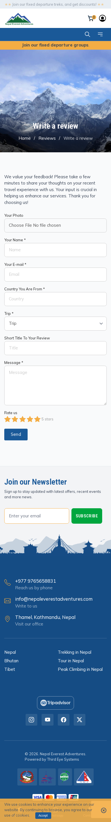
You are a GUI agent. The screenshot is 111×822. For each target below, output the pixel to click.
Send (16, 434)
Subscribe (87, 516)
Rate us (10, 412)
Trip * (9, 313)
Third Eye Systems (63, 759)
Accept (43, 815)
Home (24, 138)
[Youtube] (47, 720)
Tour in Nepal (71, 660)
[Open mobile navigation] (100, 34)
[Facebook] (63, 720)
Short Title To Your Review (27, 338)
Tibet (9, 669)
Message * (13, 362)
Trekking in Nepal (74, 652)
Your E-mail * (15, 264)
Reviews (47, 138)
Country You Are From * (24, 289)
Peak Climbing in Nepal (80, 669)
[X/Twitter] (79, 720)
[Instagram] (31, 720)
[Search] (87, 34)
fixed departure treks (44, 4)
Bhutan (11, 660)
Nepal (10, 652)
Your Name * (15, 240)
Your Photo (13, 215)
